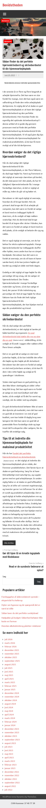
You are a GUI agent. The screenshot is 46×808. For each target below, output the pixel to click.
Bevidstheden (13, 5)
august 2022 (10, 786)
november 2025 (12, 653)
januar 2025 (10, 689)
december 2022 (12, 771)
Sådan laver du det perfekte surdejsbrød (20, 613)
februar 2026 (10, 646)
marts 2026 (10, 643)
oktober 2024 (11, 700)
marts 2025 (10, 682)
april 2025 (9, 678)
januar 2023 (10, 768)
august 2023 (10, 743)
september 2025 (12, 660)
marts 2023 (10, 761)
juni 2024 (9, 707)
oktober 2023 (11, 736)
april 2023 (9, 757)
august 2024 (10, 703)
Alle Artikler (9, 543)
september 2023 (12, 739)
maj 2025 (9, 675)
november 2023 (12, 732)
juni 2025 (9, 671)
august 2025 (10, 664)
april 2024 (9, 714)
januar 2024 (10, 725)
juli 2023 (8, 746)
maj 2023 (9, 754)
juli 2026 (8, 639)
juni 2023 (9, 750)
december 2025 (12, 650)
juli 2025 (8, 668)
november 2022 (12, 775)
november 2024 (12, 696)
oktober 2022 (11, 779)
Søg (4, 576)
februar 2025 (10, 685)
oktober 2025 (11, 657)
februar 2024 (10, 721)
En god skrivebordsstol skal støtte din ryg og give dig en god (21, 336)
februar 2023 (10, 764)
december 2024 (12, 693)
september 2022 (12, 782)
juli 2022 (8, 789)
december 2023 (12, 728)
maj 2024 (9, 711)
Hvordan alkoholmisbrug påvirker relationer (21, 626)
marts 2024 (10, 718)
